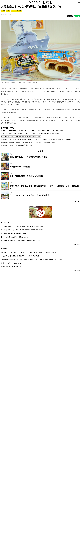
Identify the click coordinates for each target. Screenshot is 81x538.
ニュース (13, 11)
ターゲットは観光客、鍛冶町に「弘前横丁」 (16, 233)
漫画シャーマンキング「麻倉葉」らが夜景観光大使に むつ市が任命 (20, 139)
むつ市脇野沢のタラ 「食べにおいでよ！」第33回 (15, 134)
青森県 (3, 11)
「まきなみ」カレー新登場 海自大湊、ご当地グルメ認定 (46, 131)
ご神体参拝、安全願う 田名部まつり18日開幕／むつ (16, 142)
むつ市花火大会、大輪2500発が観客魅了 (45, 142)
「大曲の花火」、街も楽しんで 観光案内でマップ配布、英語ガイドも (24, 230)
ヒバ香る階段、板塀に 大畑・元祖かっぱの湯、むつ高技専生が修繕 (20, 136)
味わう (19, 11)
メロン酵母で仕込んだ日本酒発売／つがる (16, 237)
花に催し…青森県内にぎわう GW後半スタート (14, 131)
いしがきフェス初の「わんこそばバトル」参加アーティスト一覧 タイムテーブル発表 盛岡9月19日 (29, 252)
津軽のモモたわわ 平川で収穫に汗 (11, 266)
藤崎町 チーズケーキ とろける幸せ (11, 263)
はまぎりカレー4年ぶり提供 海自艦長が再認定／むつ (16, 145)
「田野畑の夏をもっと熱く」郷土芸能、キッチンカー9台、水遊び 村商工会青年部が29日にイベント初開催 (31, 259)
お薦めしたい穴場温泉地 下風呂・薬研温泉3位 (45, 134)
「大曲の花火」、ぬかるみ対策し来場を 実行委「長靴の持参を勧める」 (24, 226)
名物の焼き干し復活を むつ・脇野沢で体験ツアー (56, 139)
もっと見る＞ (76, 202)
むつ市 (8, 11)
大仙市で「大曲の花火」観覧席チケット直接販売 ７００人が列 (22, 240)
